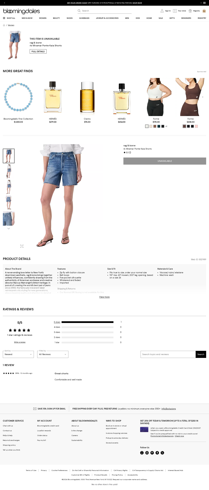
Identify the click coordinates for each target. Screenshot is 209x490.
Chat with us (8, 426)
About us (75, 426)
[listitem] (104, 3)
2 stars (57, 337)
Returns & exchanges (11, 440)
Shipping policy (9, 445)
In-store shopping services (116, 433)
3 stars (57, 332)
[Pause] (204, 3)
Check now (179, 436)
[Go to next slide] (201, 3)
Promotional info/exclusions (162, 436)
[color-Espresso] (154, 126)
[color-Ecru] (150, 126)
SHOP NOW (137, 3)
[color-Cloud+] (146, 126)
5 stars (57, 322)
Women (11, 25)
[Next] (202, 97)
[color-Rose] (196, 126)
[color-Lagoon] (188, 126)
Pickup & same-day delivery (117, 438)
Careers (75, 435)
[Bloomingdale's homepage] (4, 25)
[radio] (147, 126)
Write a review (20, 342)
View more (104, 297)
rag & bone (36, 42)
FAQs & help (8, 435)
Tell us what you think (11, 450)
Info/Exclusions (169, 409)
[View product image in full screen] (22, 246)
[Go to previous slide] (4, 3)
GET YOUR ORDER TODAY (77, 3)
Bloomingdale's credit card (48, 426)
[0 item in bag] (204, 11)
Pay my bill (41, 440)
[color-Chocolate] (184, 126)
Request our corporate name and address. (130, 479)
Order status (42, 435)
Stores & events (112, 443)
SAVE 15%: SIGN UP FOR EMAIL (52, 409)
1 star (57, 342)
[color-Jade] (158, 126)
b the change (77, 431)
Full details (38, 51)
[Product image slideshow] (60, 197)
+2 (166, 126)
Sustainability (77, 440)
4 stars (57, 327)
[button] (53, 197)
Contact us (7, 431)
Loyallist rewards (44, 431)
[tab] (9, 156)
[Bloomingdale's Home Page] (21, 11)
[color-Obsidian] (162, 126)
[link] (18, 120)
